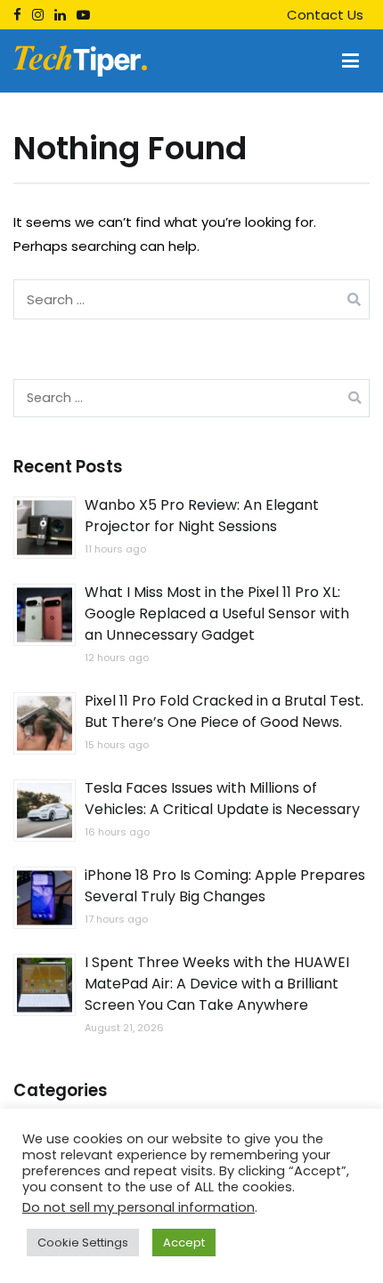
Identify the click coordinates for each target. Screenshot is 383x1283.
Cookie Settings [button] (82, 1242)
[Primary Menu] (350, 61)
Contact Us (325, 14)
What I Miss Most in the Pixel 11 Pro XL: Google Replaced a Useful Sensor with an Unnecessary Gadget (217, 613)
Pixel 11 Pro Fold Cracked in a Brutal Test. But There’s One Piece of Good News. (224, 711)
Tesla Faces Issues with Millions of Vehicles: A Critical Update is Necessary (222, 798)
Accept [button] (184, 1242)
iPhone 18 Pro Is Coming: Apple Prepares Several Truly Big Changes (225, 886)
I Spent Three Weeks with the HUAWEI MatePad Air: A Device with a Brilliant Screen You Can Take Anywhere (217, 983)
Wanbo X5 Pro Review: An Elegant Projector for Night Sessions (202, 516)
